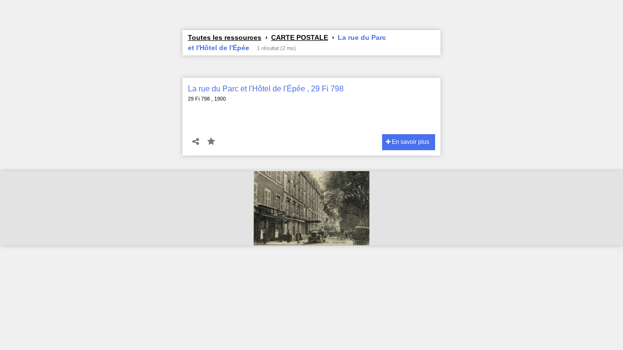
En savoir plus (409, 142)
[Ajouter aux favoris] (211, 142)
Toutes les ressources (224, 37)
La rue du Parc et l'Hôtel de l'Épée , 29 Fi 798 (266, 89)
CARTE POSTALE (299, 37)
